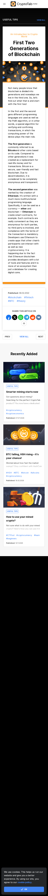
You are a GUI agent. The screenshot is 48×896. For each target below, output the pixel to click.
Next (40, 336)
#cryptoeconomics (15, 413)
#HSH (9, 472)
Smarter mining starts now (22, 391)
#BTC (11, 301)
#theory (21, 301)
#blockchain (14, 297)
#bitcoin (25, 472)
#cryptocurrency (14, 410)
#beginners (11, 538)
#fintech (28, 297)
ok (25, 889)
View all (24, 336)
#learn (37, 535)
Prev (7, 336)
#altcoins (35, 472)
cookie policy (25, 882)
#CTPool (10, 535)
